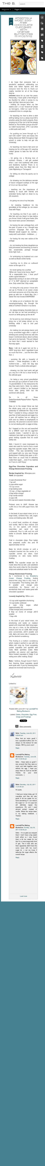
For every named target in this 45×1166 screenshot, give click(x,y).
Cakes (18, 714)
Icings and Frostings (23, 717)
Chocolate (25, 714)
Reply (17, 748)
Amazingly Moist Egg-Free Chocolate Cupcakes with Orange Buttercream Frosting (23, 27)
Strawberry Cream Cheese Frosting (23, 577)
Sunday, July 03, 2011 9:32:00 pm (25, 828)
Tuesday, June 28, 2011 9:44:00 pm (26, 758)
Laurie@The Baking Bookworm (27, 710)
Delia (17, 733)
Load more (23, 896)
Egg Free (33, 714)
